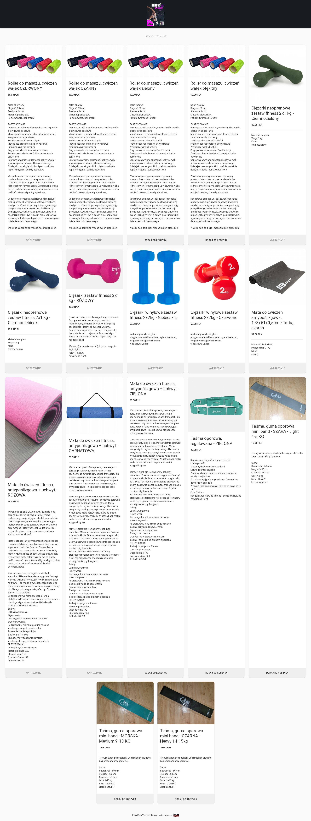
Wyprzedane (33, 240)
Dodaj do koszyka (155, 240)
